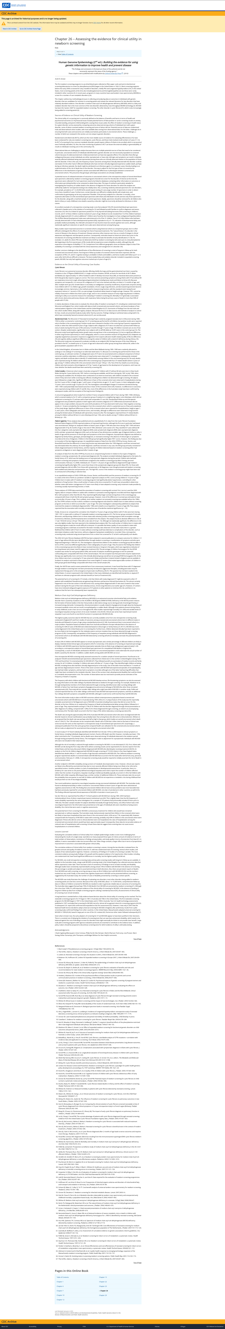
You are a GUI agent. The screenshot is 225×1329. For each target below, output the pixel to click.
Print (56, 48)
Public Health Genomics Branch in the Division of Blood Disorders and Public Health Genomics (88, 1313)
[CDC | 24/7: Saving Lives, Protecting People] (13, 5)
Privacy (59, 1326)
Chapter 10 (60, 1295)
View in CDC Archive (9, 29)
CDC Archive (9, 13)
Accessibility (32, 1326)
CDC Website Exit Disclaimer (215, 1326)
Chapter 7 (60, 1291)
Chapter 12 (60, 1300)
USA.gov (182, 1326)
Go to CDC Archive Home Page (30, 29)
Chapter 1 (60, 1282)
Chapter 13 (103, 1277)
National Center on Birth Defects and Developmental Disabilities (79, 1313)
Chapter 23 (103, 1286)
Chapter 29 (103, 1295)
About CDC (4, 1326)
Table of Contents (68, 54)
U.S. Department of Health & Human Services (120, 1326)
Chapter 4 (60, 1286)
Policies (157, 1326)
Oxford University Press (113, 73)
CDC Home (97, 23)
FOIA (84, 1326)
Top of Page (138, 939)
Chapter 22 (103, 1282)
